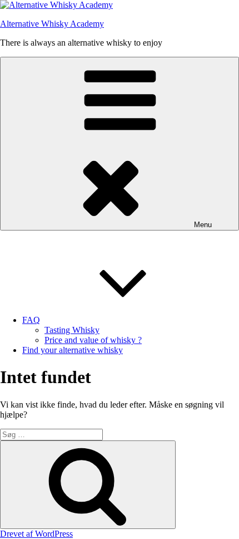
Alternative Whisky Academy (52, 23)
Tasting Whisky (71, 330)
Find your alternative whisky (72, 350)
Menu (203, 224)
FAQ (31, 320)
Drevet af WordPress (36, 533)
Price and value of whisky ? (93, 340)
